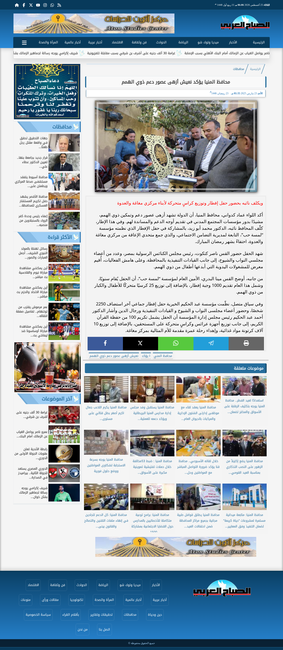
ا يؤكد (146, 356)
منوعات (26, 600)
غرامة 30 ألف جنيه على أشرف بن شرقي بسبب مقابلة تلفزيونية (155, 53)
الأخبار (233, 42)
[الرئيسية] (16, 4)
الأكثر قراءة (60, 237)
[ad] (47, 118)
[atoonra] (176, 547)
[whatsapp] (175, 343)
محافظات (238, 69)
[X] (140, 343)
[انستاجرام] (45, 4)
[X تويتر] (30, 4)
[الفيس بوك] (23, 4)
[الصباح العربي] (245, 22)
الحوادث (161, 42)
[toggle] (24, 42)
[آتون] (93, 23)
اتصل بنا (104, 630)
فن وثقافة (139, 42)
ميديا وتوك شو (208, 42)
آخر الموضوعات (57, 398)
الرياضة (183, 42)
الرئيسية (259, 42)
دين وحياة (155, 615)
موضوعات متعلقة (249, 368)
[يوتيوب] (38, 4)
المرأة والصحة (48, 42)
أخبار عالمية (73, 42)
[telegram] (211, 343)
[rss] (59, 4)
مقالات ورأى (50, 600)
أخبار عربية (95, 42)
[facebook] (105, 343)
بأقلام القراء (70, 615)
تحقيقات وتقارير (101, 615)
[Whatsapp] (52, 4)
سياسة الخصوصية (38, 615)
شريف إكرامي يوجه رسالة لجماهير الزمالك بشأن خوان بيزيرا (60, 53)
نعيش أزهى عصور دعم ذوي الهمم (114, 356)
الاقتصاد (117, 42)
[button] (18, 23)
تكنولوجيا (76, 600)
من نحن (83, 630)
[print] (246, 343)
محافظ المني (163, 356)
